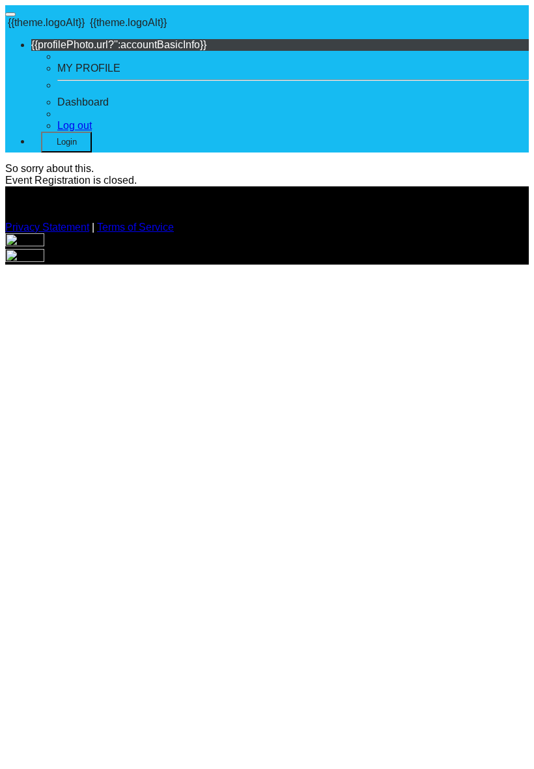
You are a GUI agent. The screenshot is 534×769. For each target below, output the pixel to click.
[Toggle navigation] (10, 14)
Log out (74, 125)
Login (67, 142)
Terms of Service (135, 227)
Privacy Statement (47, 227)
